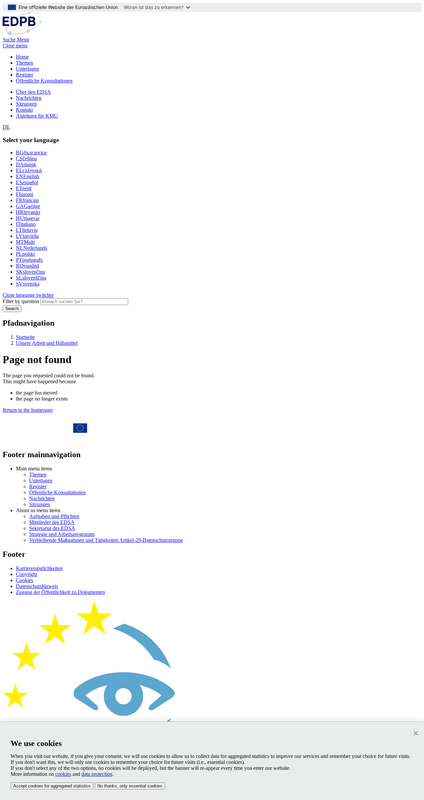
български (31, 152)
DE (6, 127)
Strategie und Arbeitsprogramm (61, 534)
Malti (25, 242)
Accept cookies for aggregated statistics (52, 785)
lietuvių (27, 230)
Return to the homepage (28, 410)
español (27, 182)
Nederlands (31, 248)
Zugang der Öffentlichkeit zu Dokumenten (60, 592)
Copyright (26, 574)
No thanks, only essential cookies (129, 785)
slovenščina (31, 278)
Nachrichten (28, 98)
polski (25, 254)
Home (22, 57)
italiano (26, 224)
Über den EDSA (33, 92)
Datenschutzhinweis (37, 586)
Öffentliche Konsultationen (44, 80)
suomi (24, 194)
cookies (63, 774)
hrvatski (28, 212)
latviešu (27, 236)
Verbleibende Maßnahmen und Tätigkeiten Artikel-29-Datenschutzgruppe (106, 540)
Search (12, 308)
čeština (26, 158)
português (29, 260)
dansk (26, 164)
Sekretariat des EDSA (52, 528)
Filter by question (21, 301)
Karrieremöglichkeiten (39, 568)
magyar (27, 218)
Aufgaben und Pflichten (54, 516)
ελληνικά (29, 170)
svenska (27, 284)
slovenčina (30, 272)
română (27, 266)
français (27, 200)
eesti (23, 188)
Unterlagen (27, 69)
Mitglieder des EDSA (52, 522)
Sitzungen (26, 104)
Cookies (24, 580)
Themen (24, 63)
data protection (96, 774)
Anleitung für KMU (37, 116)
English (27, 176)
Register (24, 75)
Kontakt (24, 110)
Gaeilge (28, 206)
